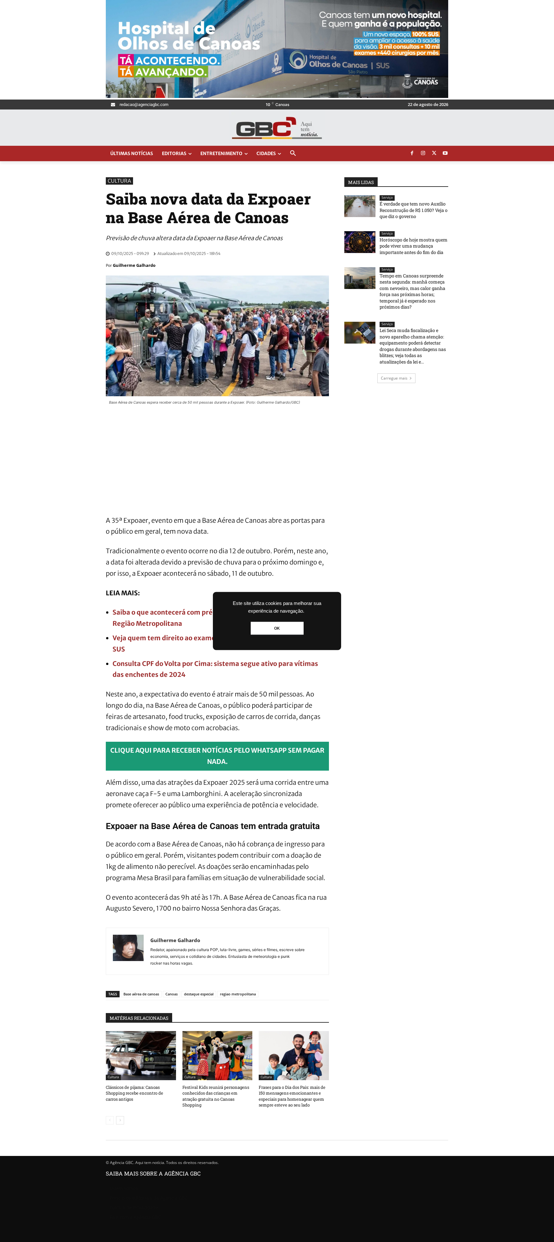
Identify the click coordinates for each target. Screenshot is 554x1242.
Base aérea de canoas (141, 994)
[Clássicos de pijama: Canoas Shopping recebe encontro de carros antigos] (141, 1055)
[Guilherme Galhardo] (128, 951)
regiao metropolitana (238, 994)
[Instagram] (423, 153)
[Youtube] (445, 153)
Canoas (171, 994)
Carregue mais (394, 378)
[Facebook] (412, 153)
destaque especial (199, 994)
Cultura (119, 181)
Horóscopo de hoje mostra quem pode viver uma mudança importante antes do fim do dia (414, 246)
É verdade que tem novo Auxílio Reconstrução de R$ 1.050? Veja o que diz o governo (414, 210)
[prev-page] (110, 1120)
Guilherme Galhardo (134, 265)
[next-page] (120, 1120)
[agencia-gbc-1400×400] (277, 96)
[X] (434, 153)
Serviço (387, 198)
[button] (293, 153)
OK (277, 628)
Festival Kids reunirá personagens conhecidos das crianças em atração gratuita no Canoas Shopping (215, 1096)
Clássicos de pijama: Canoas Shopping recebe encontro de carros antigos (134, 1093)
